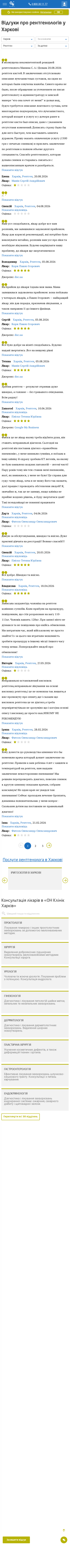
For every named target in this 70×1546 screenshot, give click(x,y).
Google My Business (27, 427)
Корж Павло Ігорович (26, 266)
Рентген (27, 176)
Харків (16, 176)
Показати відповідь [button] (14, 210)
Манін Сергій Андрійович (28, 181)
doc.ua (19, 277)
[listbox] (17, 39)
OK (58, 12)
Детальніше (45, 12)
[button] (63, 1530)
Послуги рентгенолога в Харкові (33, 860)
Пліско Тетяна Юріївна (26, 416)
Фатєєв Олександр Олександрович (34, 521)
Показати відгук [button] (12, 170)
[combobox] (17, 46)
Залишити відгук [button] (16, 1540)
